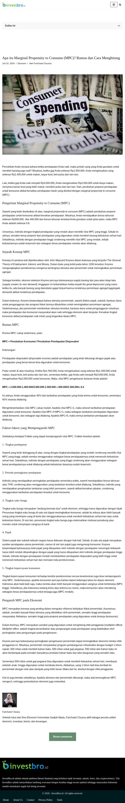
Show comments (62, 736)
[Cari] (120, 5)
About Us (18, 800)
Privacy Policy (46, 800)
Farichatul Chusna (43, 63)
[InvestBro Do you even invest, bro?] (13, 4)
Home (6, 800)
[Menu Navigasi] (113, 4)
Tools (59, 800)
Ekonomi (22, 63)
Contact (30, 800)
